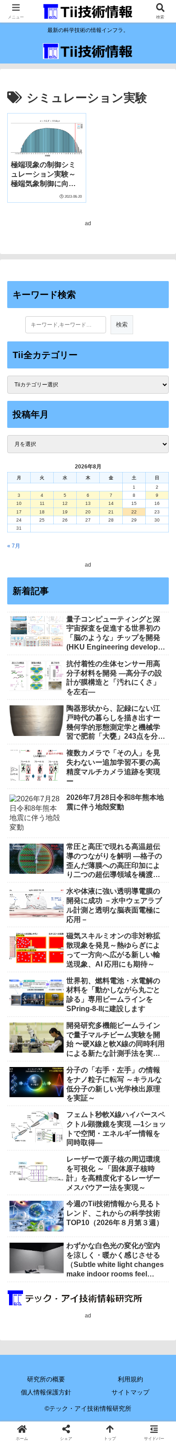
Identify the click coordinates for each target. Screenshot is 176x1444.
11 (42, 503)
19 (65, 511)
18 (42, 511)
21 (111, 511)
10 (19, 503)
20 (88, 511)
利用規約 (130, 1379)
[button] (158, 1119)
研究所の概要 (46, 1379)
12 (65, 503)
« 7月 (13, 546)
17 (19, 511)
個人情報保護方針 (46, 1392)
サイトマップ (130, 1392)
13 (88, 503)
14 (111, 503)
